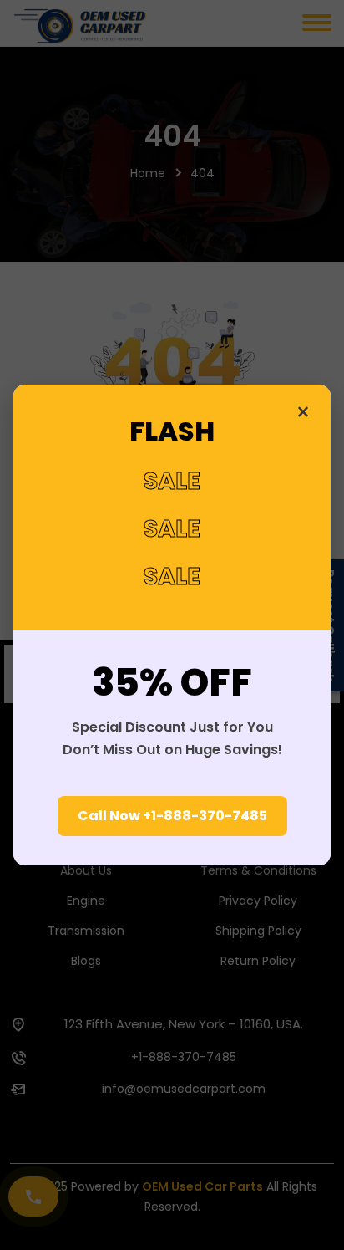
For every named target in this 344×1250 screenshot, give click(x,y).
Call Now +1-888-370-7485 (172, 815)
